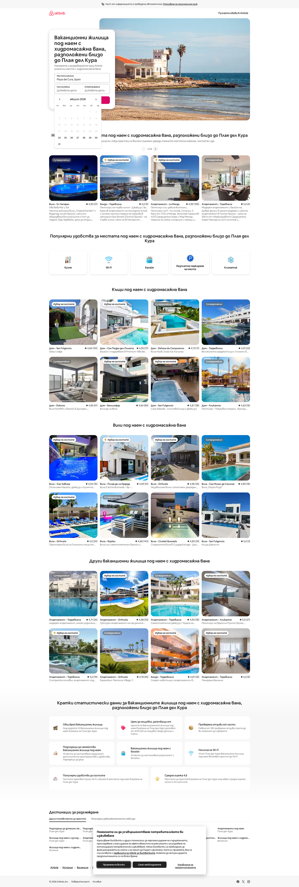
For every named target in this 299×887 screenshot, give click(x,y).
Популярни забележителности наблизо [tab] (113, 818)
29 (90, 137)
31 (59, 144)
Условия (97, 881)
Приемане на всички (114, 864)
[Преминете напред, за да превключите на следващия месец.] (96, 99)
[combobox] (82, 79)
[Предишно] (143, 149)
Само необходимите (149, 864)
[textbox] (68, 90)
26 (71, 137)
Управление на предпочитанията (185, 866)
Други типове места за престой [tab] (67, 818)
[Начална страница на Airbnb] (57, 13)
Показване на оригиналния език (180, 4)
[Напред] (155, 149)
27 (77, 137)
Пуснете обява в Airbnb (233, 13)
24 (59, 137)
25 (65, 137)
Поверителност (80, 881)
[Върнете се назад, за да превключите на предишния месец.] (60, 99)
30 (96, 137)
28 (84, 137)
